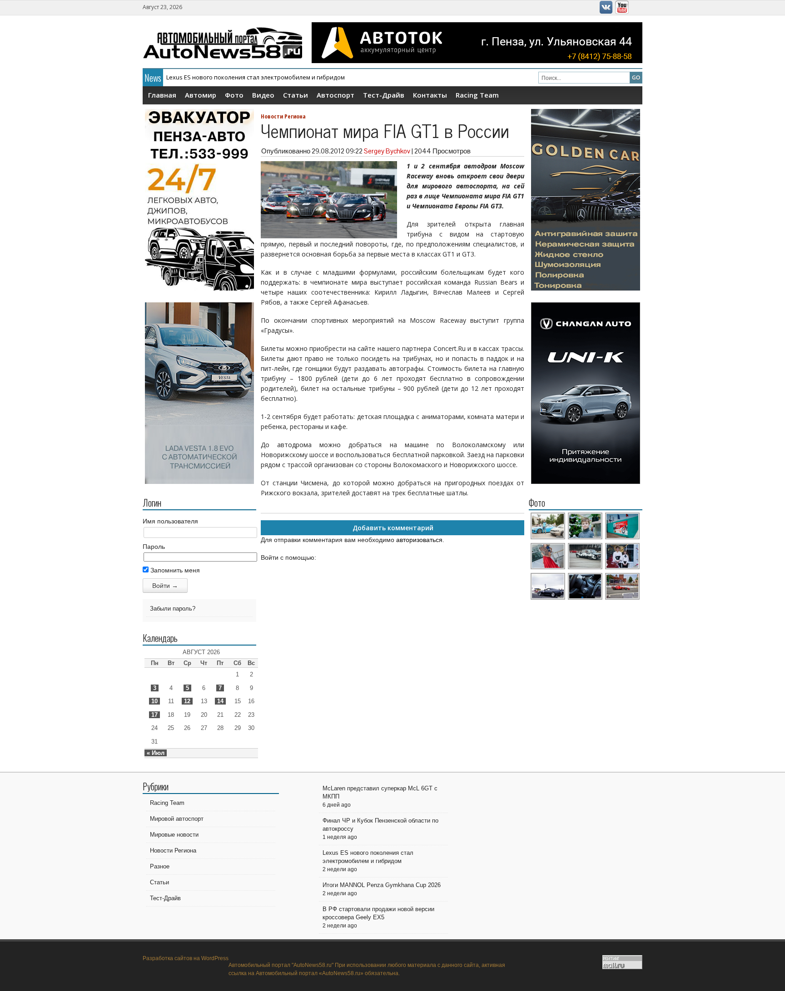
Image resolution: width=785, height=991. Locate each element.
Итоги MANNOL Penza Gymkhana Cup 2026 (382, 885)
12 (187, 701)
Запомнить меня (174, 570)
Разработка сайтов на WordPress (186, 958)
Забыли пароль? (172, 608)
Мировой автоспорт (177, 818)
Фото (234, 94)
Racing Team (477, 94)
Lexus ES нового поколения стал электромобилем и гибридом (255, 77)
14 (220, 701)
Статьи (295, 94)
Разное (159, 866)
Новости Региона (283, 116)
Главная (162, 94)
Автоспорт (335, 94)
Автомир (200, 94)
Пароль (154, 546)
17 (154, 714)
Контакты (430, 94)
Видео (263, 94)
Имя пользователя (170, 521)
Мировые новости (174, 834)
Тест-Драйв (383, 94)
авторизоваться (419, 539)
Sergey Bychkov (387, 151)
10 (154, 701)
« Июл (155, 752)
